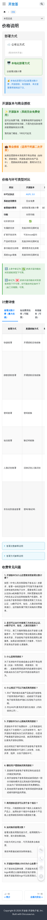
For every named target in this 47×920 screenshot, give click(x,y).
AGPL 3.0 (30, 194)
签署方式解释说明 (14, 555)
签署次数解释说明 (14, 546)
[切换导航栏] (4, 4)
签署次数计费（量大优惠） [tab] (9, 314)
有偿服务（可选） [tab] (38, 314)
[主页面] (4, 12)
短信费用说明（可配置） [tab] (25, 314)
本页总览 (8, 18)
